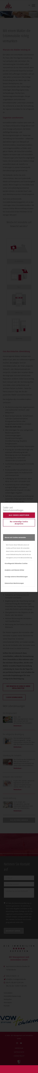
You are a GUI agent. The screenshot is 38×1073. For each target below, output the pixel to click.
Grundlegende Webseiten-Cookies (16, 563)
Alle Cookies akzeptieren (19, 515)
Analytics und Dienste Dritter (14, 570)
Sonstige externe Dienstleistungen (16, 577)
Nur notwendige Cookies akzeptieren (19, 523)
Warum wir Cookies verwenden (15, 537)
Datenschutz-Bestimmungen (14, 583)
